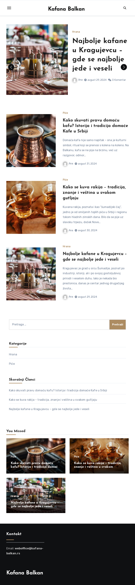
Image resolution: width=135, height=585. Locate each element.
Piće (65, 113)
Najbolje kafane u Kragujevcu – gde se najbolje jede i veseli (49, 409)
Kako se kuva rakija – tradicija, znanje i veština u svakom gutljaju (94, 192)
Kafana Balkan (66, 9)
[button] (124, 67)
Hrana (76, 32)
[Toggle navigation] (9, 8)
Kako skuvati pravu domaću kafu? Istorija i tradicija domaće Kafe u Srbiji (95, 126)
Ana (80, 79)
